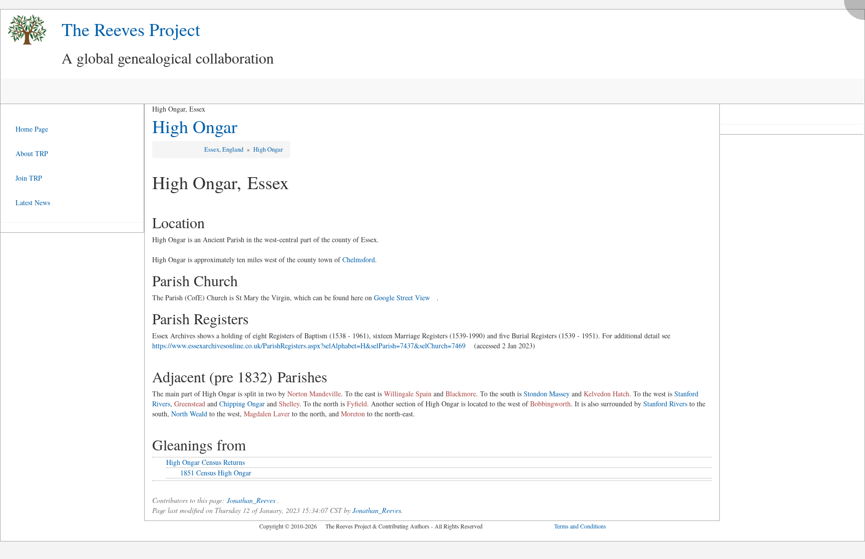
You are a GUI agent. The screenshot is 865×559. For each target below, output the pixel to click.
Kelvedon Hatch (606, 393)
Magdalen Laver (267, 413)
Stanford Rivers (665, 403)
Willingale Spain (407, 393)
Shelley (289, 403)
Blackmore (461, 393)
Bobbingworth (550, 403)
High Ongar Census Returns (205, 462)
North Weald (189, 413)
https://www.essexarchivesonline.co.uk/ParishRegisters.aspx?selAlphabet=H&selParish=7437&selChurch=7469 (309, 345)
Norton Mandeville (314, 393)
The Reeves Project (131, 29)
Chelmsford (358, 259)
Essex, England (224, 149)
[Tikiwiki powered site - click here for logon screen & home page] (24, 30)
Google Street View (402, 297)
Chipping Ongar (242, 403)
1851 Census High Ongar (215, 472)
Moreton (353, 413)
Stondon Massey (547, 393)
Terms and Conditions (580, 526)
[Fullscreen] (856, 7)
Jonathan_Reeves (251, 500)
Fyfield (357, 403)
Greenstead (189, 403)
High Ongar (194, 126)
